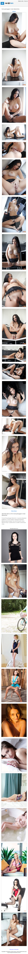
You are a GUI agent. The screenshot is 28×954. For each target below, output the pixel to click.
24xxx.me (26, 1)
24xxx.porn (12, 949)
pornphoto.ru (8, 951)
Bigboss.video (21, 1)
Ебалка (14, 11)
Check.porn (16, 949)
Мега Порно (14, 510)
